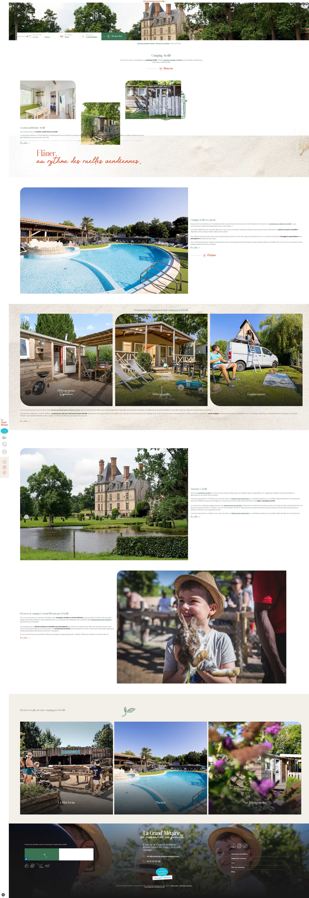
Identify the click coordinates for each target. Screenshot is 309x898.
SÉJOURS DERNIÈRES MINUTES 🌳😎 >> (154, 1)
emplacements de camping (101, 620)
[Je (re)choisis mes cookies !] (3, 894)
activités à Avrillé (204, 493)
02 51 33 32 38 (153, 861)
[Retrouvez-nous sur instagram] (4, 467)
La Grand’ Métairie (4, 422)
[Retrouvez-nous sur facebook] (4, 462)
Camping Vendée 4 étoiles (146, 43)
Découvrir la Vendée (162, 43)
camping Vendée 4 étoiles (172, 60)
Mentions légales (186, 885)
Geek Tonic (174, 885)
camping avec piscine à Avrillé (280, 224)
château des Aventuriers (240, 498)
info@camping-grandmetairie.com (163, 856)
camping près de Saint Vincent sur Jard (65, 410)
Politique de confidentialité (154, 887)
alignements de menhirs (233, 505)
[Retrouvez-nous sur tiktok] (4, 473)
